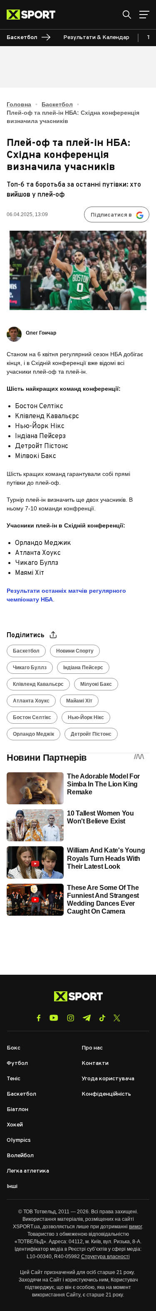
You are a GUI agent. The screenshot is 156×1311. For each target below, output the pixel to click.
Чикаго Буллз (30, 667)
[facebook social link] (39, 1018)
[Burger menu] (144, 14)
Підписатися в (111, 215)
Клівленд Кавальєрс (38, 684)
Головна (19, 104)
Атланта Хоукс (31, 701)
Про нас (92, 1048)
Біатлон (17, 1109)
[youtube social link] (54, 1018)
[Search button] (127, 14)
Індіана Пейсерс (83, 667)
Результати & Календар (96, 37)
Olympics (19, 1140)
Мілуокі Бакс (96, 684)
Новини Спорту (75, 651)
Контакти (95, 1063)
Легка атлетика (28, 1171)
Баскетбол (57, 104)
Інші (12, 1186)
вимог (135, 1227)
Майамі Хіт (79, 701)
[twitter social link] (117, 1018)
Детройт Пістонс (91, 734)
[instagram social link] (70, 1018)
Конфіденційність (106, 1094)
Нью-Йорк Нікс (86, 717)
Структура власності (105, 1256)
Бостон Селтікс (32, 717)
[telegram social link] (86, 1018)
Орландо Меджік (33, 734)
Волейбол (20, 1155)
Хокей (15, 1125)
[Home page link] (34, 15)
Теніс (13, 1078)
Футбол (17, 1063)
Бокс (13, 1048)
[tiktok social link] (102, 1018)
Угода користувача (108, 1078)
